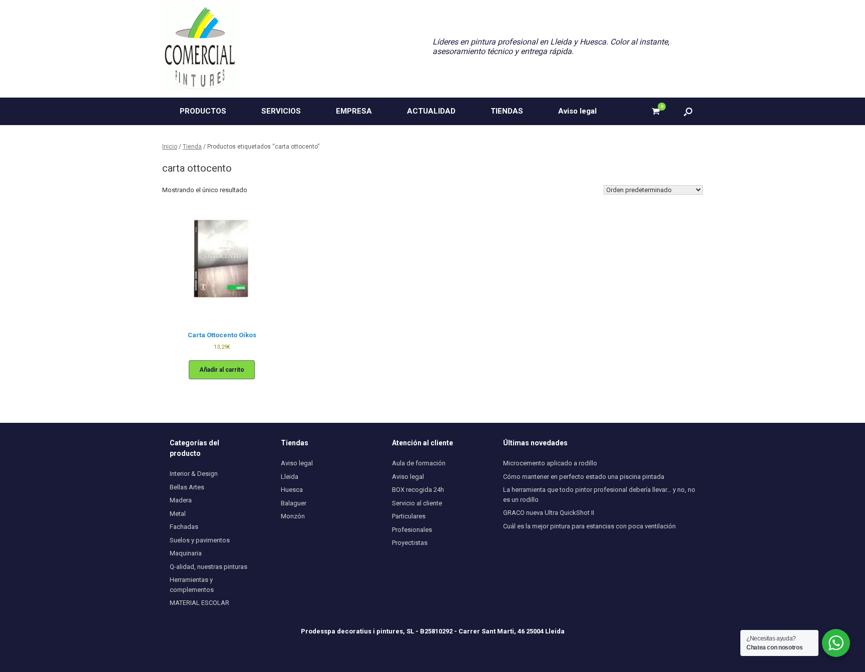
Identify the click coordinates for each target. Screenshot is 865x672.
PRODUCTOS (203, 111)
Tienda (192, 146)
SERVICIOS (281, 111)
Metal (178, 513)
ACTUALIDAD (431, 111)
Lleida (289, 476)
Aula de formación (419, 463)
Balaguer (293, 503)
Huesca (292, 489)
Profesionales (412, 529)
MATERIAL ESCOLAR (199, 602)
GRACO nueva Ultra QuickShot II (548, 512)
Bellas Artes (187, 487)
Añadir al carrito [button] (221, 369)
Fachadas (184, 526)
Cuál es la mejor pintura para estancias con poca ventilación (589, 526)
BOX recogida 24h (418, 489)
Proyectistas (409, 542)
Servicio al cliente (417, 503)
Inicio (169, 146)
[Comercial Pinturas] (199, 49)
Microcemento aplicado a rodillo (550, 463)
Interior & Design (194, 473)
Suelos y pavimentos (200, 540)
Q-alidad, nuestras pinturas (208, 566)
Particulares (408, 516)
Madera (181, 500)
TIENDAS (507, 111)
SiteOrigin (445, 652)
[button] (688, 111)
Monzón (293, 516)
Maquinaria (186, 553)
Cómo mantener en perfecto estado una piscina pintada (583, 476)
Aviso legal (577, 111)
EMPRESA (354, 111)
